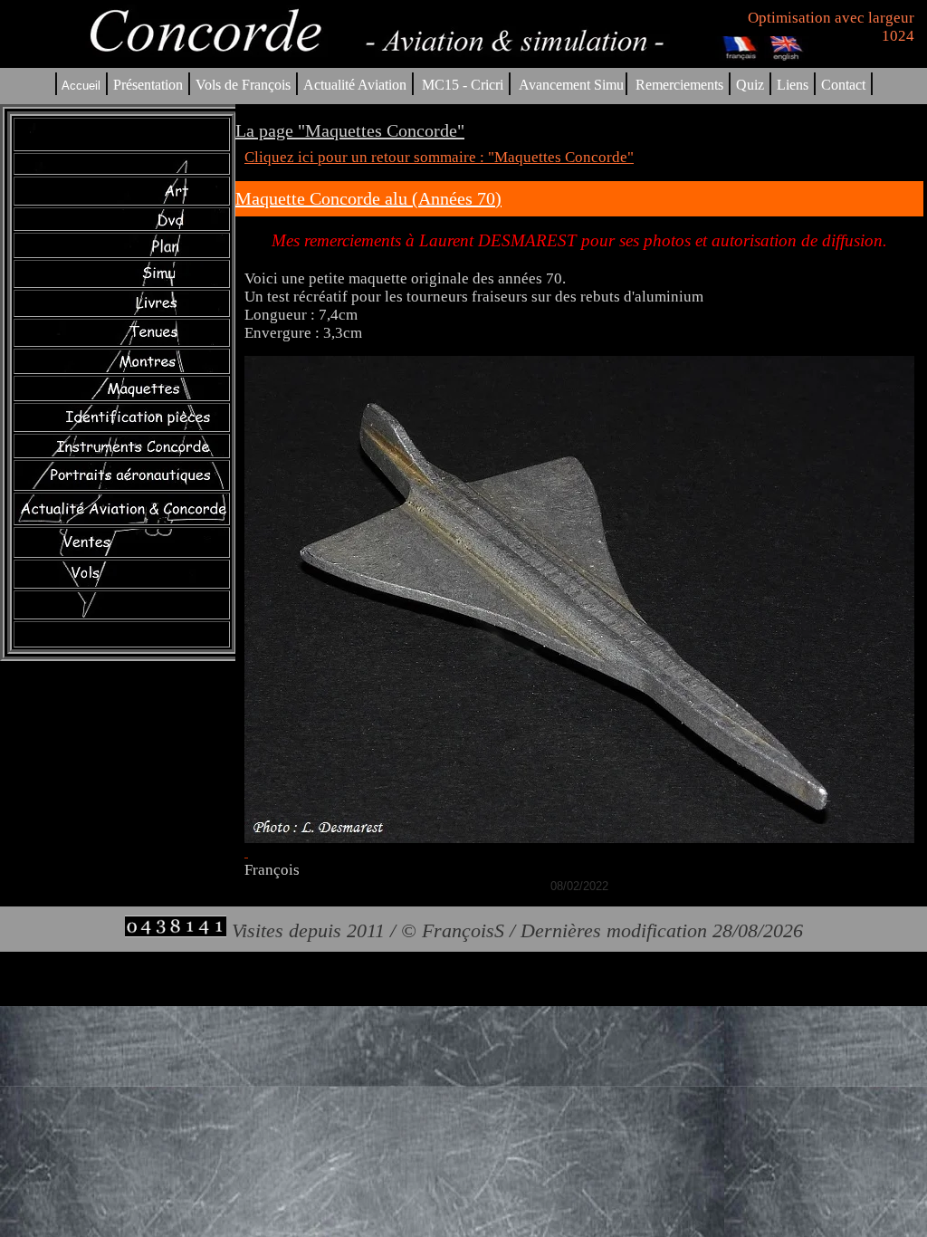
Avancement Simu (571, 84)
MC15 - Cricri (462, 84)
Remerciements (679, 84)
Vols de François (241, 84)
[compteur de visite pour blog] (175, 930)
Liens (792, 84)
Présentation (148, 84)
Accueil (81, 85)
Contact (843, 84)
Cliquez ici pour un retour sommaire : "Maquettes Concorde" (439, 157)
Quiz (750, 84)
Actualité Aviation (356, 84)
